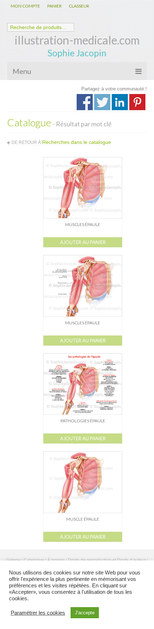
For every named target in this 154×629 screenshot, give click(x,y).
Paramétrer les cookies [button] (38, 613)
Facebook (85, 102)
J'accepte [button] (85, 612)
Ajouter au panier (83, 242)
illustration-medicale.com (77, 40)
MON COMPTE (25, 6)
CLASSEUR (79, 6)
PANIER (54, 6)
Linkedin (120, 102)
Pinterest (137, 102)
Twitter (102, 102)
